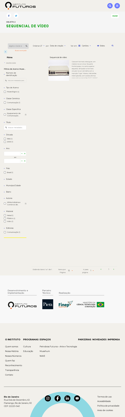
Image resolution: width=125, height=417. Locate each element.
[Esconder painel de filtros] (5, 51)
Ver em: (74, 46)
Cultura (27, 346)
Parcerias (84, 339)
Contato (9, 375)
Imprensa (114, 339)
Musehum (45, 351)
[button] (100, 270)
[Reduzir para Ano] (21, 153)
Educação (28, 351)
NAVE (42, 356)
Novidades (99, 339)
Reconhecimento (13, 365)
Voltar (115, 16)
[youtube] (77, 398)
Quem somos (11, 346)
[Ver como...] (113, 46)
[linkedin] (67, 398)
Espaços (45, 339)
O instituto (12, 339)
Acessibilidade (104, 401)
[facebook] (58, 398)
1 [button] (108, 269)
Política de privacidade (108, 406)
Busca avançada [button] (21, 50)
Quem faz (10, 360)
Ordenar (36, 46)
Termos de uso (104, 397)
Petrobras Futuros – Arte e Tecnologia (58, 346)
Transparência (12, 370)
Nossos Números (13, 356)
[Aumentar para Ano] (24, 153)
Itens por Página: (62, 270)
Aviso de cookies (105, 410)
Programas (31, 339)
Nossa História (11, 351)
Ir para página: (85, 270)
